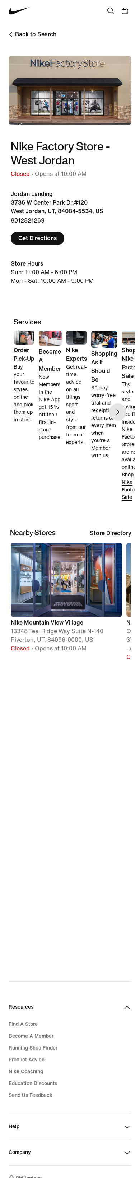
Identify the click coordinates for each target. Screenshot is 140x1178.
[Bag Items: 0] (124, 10)
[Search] (110, 10)
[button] (66, 601)
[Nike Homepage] (19, 11)
